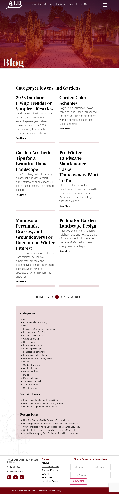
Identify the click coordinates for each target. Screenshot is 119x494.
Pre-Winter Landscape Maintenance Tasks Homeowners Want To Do (78, 166)
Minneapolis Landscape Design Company (42, 400)
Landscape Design (32, 348)
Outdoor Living (30, 368)
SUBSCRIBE (78, 481)
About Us (36, 4)
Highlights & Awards (50, 481)
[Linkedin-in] (9, 477)
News (26, 361)
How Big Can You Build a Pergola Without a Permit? (47, 420)
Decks (26, 325)
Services (48, 4)
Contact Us (81, 4)
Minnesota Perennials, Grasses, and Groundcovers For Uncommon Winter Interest (35, 234)
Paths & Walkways (32, 371)
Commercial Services (50, 466)
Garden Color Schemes (73, 100)
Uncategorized (30, 388)
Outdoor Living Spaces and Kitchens (40, 406)
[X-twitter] (22, 477)
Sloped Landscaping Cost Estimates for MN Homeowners (50, 433)
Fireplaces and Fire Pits (34, 332)
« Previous (38, 297)
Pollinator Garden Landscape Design (78, 223)
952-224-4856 (13, 466)
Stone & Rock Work (32, 381)
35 (72, 297)
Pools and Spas (30, 378)
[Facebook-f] (15, 477)
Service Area (47, 477)
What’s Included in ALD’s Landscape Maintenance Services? (51, 426)
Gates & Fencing (31, 338)
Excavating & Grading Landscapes (39, 329)
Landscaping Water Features (37, 355)
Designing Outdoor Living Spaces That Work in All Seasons (50, 423)
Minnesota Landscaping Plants (37, 358)
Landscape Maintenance (35, 352)
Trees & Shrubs (30, 384)
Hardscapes (29, 342)
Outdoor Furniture (31, 365)
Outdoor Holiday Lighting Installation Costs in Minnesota (49, 430)
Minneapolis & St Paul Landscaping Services (44, 403)
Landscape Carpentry (33, 345)
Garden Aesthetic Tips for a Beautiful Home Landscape (34, 161)
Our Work (60, 4)
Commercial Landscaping (35, 322)
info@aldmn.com (15, 471)
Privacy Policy (55, 490)
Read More (21, 138)
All (24, 319)
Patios (26, 375)
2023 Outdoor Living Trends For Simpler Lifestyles (34, 103)
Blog (70, 4)
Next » (78, 297)
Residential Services (50, 470)
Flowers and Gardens (33, 335)
